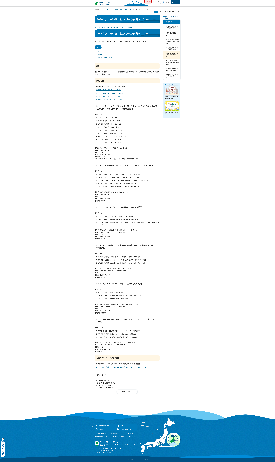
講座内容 (100, 54)
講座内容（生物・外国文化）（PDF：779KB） (109, 99)
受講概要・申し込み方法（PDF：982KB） (108, 90)
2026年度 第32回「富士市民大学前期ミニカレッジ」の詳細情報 (114, 27)
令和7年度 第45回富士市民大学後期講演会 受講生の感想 (172, 41)
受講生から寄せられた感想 (105, 57)
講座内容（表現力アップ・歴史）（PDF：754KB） (111, 93)
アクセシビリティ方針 (118, 436)
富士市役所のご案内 (104, 425)
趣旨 (99, 51)
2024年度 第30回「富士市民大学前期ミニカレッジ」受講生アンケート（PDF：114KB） (121, 367)
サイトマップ (131, 436)
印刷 (157, 11)
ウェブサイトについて (101, 433)
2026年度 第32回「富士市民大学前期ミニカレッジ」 (172, 34)
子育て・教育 (110, 9)
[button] (148, 2)
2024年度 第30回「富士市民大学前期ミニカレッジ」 (172, 76)
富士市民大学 (128, 9)
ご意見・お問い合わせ (126, 429)
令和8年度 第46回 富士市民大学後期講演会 (172, 27)
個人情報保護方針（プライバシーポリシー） (122, 433)
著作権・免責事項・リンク (102, 436)
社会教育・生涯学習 (119, 9)
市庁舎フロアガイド (125, 425)
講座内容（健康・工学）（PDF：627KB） (108, 96)
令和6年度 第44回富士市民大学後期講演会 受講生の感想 (172, 62)
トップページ (103, 9)
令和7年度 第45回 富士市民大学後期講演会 (172, 48)
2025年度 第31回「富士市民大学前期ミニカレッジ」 (172, 55)
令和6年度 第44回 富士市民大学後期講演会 (172, 69)
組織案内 (101, 429)
